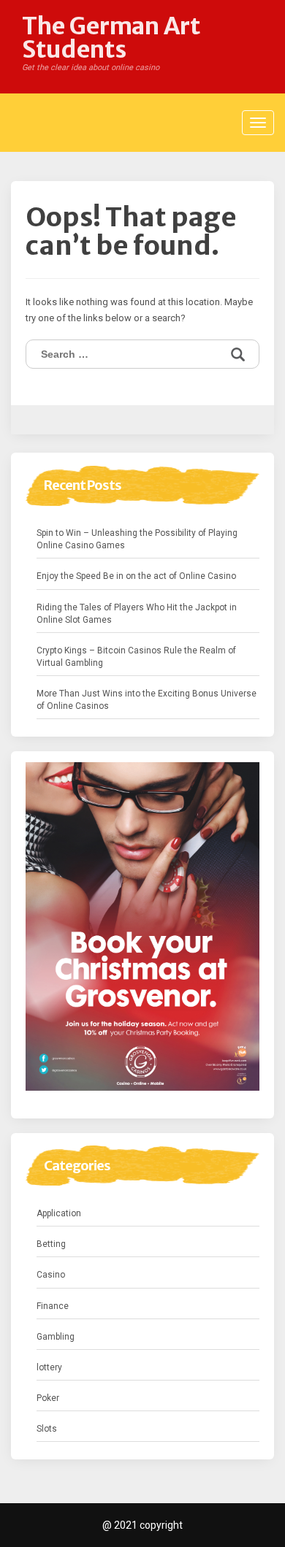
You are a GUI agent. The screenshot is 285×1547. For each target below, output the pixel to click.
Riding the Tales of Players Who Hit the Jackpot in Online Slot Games (137, 613)
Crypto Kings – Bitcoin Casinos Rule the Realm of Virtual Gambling (136, 656)
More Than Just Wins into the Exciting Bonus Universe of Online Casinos (146, 699)
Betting (51, 1244)
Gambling (56, 1337)
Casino (51, 1275)
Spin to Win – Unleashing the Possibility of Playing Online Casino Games (137, 539)
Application (59, 1213)
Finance (53, 1306)
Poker (48, 1398)
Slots (47, 1429)
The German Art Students (111, 38)
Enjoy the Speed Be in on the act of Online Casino (136, 576)
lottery (49, 1367)
